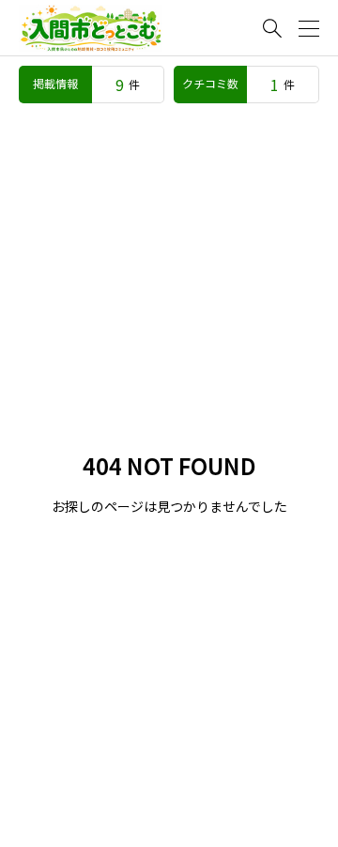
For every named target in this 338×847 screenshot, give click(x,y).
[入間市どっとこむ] (90, 28)
